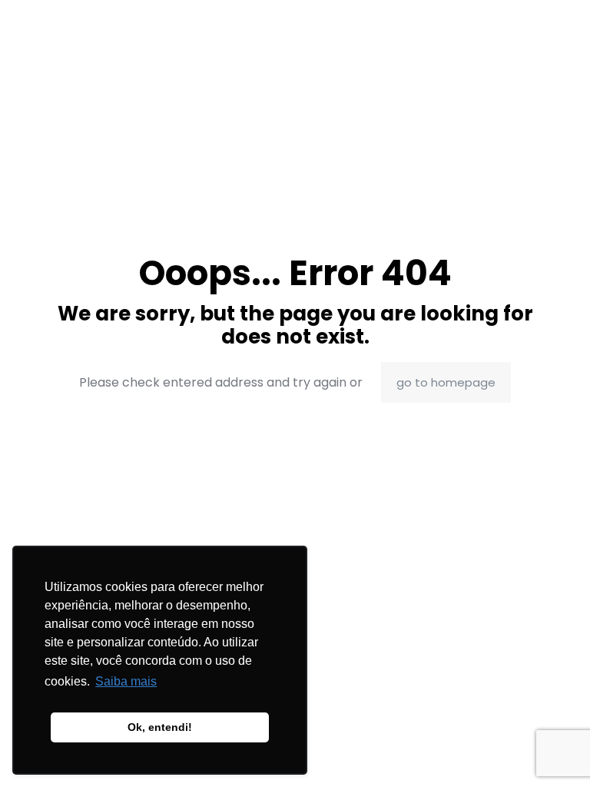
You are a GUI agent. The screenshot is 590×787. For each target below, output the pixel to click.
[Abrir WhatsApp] (552, 748)
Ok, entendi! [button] (160, 727)
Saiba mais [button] (126, 681)
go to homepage (446, 382)
